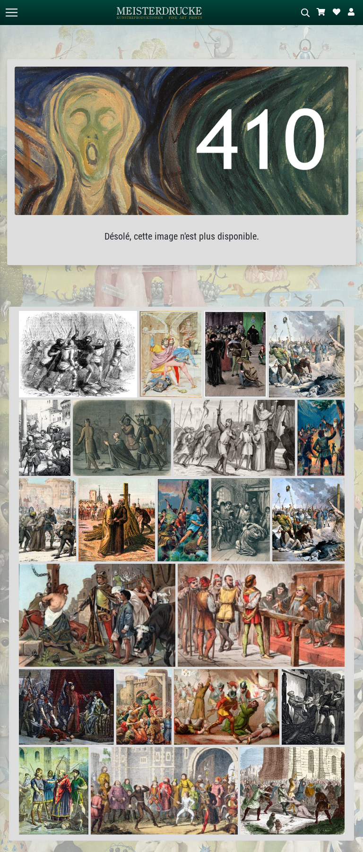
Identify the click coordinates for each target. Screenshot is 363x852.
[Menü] (11, 12)
